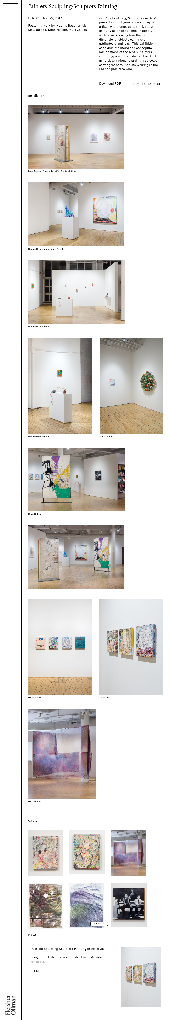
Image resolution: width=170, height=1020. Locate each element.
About (9, 57)
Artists (9, 26)
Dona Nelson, (58, 30)
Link (37, 970)
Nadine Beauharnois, (71, 26)
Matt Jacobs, (37, 30)
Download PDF (110, 83)
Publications (16, 41)
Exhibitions (14, 34)
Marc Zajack (78, 30)
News (9, 49)
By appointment (25, 988)
